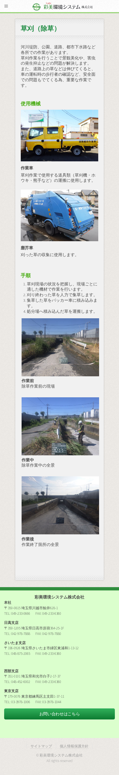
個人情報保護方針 (74, 746)
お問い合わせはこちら (59, 713)
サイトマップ (41, 746)
